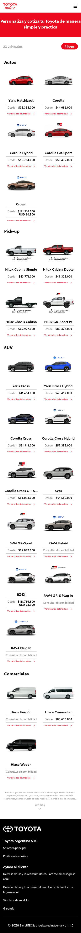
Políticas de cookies (15, 856)
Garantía (8, 908)
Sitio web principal (14, 848)
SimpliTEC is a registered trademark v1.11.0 (46, 925)
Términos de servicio (15, 900)
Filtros (70, 46)
